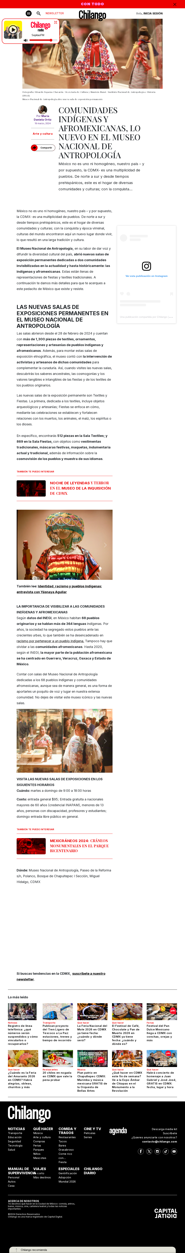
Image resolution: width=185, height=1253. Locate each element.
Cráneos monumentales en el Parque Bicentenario (79, 845)
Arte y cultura (43, 133)
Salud (11, 1149)
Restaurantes (50, 1069)
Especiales (69, 1169)
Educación (15, 1137)
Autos (12, 1181)
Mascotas (39, 1158)
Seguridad (14, 1141)
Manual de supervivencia (22, 1171)
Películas (90, 1133)
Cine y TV (92, 1129)
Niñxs (36, 1153)
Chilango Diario (93, 1171)
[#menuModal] (29, 13)
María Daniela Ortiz (42, 117)
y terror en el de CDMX (80, 488)
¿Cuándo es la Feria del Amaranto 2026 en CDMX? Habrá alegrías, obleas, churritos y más (22, 1080)
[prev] (24, 545)
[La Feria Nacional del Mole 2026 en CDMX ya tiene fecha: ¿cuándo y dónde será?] (92, 1011)
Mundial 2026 (67, 1181)
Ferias (150, 1022)
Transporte (49, 1022)
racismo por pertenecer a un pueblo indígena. (50, 641)
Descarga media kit (164, 1129)
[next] (105, 545)
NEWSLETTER (55, 13)
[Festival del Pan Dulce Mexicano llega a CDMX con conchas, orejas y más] (162, 1011)
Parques (38, 1149)
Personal (13, 1177)
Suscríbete (170, 1133)
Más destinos (42, 1177)
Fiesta (62, 1162)
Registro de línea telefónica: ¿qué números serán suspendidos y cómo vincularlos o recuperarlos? (23, 1035)
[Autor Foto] (42, 109)
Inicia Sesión (153, 13)
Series (88, 1137)
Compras (39, 1141)
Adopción (65, 1177)
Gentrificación (68, 1173)
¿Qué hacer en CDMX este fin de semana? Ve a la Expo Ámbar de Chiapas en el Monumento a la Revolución (127, 1081)
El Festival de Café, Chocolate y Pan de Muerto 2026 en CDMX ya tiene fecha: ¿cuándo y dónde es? (126, 1035)
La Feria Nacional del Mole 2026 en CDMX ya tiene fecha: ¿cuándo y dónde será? (92, 1033)
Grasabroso (66, 1149)
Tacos (63, 1141)
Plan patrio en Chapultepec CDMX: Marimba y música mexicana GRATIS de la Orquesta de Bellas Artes (92, 1081)
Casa (11, 1185)
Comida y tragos (67, 1131)
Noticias (12, 1022)
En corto (38, 1173)
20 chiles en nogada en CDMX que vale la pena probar (57, 1076)
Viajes (39, 1169)
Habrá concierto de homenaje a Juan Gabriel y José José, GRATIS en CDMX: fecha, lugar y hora (162, 1080)
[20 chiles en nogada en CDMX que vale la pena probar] (58, 1058)
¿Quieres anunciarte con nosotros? (154, 1137)
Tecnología (15, 1145)
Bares (62, 1145)
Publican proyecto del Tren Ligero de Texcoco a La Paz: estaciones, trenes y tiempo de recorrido (57, 1033)
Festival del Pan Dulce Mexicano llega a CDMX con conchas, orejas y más (159, 1033)
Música (81, 1069)
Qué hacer (83, 1022)
